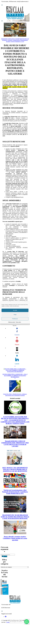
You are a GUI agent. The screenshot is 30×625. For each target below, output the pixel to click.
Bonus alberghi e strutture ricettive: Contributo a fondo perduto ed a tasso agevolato (15, 538)
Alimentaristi (4, 38)
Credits (8, 622)
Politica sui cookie (11, 322)
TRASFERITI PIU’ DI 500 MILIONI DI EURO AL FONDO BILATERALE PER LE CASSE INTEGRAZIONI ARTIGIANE (15, 516)
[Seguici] (5, 616)
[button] (26, 621)
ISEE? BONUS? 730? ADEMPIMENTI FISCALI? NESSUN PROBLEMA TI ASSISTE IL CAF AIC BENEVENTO (15, 469)
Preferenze (15, 318)
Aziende (17, 38)
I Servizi (13, 41)
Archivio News (11, 38)
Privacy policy (18, 322)
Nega (15, 314)
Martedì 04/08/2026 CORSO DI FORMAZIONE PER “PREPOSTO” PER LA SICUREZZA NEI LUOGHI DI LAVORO (15, 443)
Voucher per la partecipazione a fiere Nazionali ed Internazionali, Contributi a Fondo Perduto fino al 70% (15, 491)
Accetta (15, 310)
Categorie (9, 40)
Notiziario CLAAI (19, 41)
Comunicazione (16, 40)
